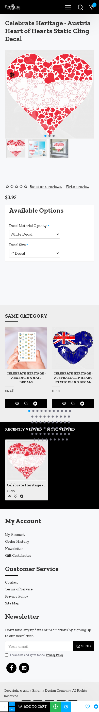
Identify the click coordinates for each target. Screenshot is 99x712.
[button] (45, 136)
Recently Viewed (23, 429)
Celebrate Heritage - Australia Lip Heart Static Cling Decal (73, 377)
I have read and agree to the (36, 655)
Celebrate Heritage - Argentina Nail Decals (26, 377)
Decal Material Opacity (28, 225)
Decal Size (17, 244)
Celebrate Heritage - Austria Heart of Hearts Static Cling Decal (26, 485)
